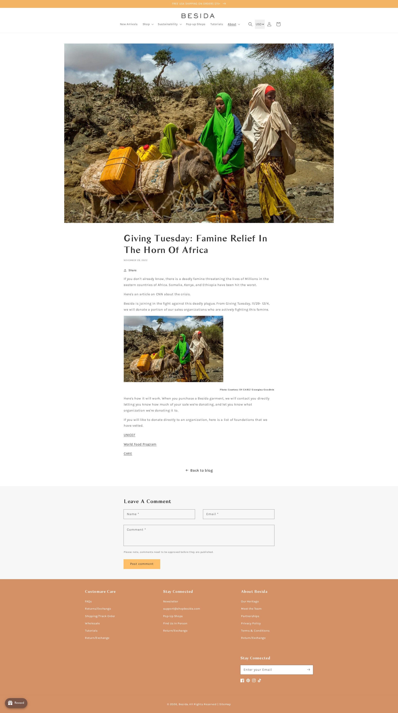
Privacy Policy (251, 623)
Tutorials (91, 630)
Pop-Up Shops (173, 616)
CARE (128, 453)
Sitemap (225, 704)
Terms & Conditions (255, 630)
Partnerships (250, 616)
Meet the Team (251, 608)
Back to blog (201, 470)
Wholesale (92, 623)
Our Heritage (250, 601)
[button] (147, 24)
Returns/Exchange (98, 608)
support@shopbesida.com (181, 608)
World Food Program (140, 444)
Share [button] (133, 270)
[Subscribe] (308, 669)
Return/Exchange (97, 638)
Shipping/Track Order (100, 616)
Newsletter (170, 601)
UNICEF (129, 435)
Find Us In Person (175, 623)
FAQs (88, 601)
